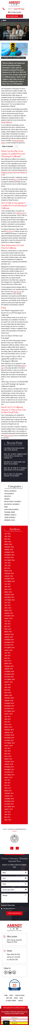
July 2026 (7, 534)
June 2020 (7, 687)
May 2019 (7, 722)
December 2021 (9, 640)
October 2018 (9, 740)
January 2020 (8, 701)
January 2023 (8, 613)
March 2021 (8, 663)
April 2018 (7, 756)
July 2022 (7, 621)
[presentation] (11, 848)
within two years (21, 213)
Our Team (9, 998)
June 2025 (7, 565)
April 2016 (7, 820)
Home (6, 995)
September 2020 (9, 679)
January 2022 (8, 637)
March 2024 (8, 592)
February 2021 (9, 666)
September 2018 (9, 743)
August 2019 (8, 714)
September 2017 (9, 775)
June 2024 (7, 587)
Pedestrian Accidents (11, 509)
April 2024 (7, 589)
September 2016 (9, 807)
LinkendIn (10, 972)
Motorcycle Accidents (12, 504)
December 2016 (9, 799)
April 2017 (7, 788)
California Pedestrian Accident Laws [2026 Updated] (14, 449)
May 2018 (7, 754)
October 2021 (8, 645)
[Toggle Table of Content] (15, 146)
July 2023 (7, 602)
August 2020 (8, 682)
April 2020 (7, 693)
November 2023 (9, 597)
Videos (16, 998)
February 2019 (9, 730)
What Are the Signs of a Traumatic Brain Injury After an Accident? (15, 469)
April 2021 (7, 661)
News (6, 507)
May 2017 (7, 785)
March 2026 (8, 544)
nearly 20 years (17, 291)
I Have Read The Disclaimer (9, 908)
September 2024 (9, 581)
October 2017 (8, 772)
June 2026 (7, 536)
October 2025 (9, 557)
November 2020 (9, 674)
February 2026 (9, 547)
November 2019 (9, 706)
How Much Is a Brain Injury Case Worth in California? (14, 463)
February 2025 (9, 573)
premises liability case (6, 122)
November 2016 (9, 801)
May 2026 (7, 539)
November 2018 (9, 738)
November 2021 (9, 642)
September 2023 (9, 600)
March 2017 (8, 791)
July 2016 (7, 812)
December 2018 (9, 735)
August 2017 (8, 777)
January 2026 (8, 549)
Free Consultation (12, 16)
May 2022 (7, 626)
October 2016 (9, 804)
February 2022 (9, 634)
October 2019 (9, 708)
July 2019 (7, 716)
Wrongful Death (9, 520)
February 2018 (9, 761)
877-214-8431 (16, 957)
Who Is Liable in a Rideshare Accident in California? (13, 475)
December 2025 (9, 552)
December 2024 (9, 579)
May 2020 (7, 690)
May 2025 (7, 568)
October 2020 (9, 677)
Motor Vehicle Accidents (12, 501)
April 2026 (7, 542)
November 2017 (9, 769)
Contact (20, 1001)
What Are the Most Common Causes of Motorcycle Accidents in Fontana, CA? (15, 456)
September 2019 (9, 711)
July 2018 (7, 748)
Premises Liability (20, 58)
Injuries (7, 499)
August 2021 (8, 650)
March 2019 (8, 727)
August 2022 (8, 618)
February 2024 (9, 595)
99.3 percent (10, 231)
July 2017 (7, 780)
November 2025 (9, 555)
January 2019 (8, 732)
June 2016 (7, 814)
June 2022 (7, 624)
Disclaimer (4, 905)
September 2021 (9, 648)
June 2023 (7, 605)
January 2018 (8, 764)
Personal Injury (9, 512)
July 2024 (7, 584)
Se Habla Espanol (11, 1001)
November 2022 (9, 616)
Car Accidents (9, 494)
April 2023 (7, 608)
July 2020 (7, 685)
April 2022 (7, 629)
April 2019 (7, 724)
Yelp (14, 972)
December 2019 (9, 703)
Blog (21, 998)
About (11, 995)
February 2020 (9, 698)
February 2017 (9, 793)
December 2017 (9, 767)
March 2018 (8, 759)
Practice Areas (19, 995)
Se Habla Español (15, 12)
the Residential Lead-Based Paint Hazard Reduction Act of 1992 (14, 172)
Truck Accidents (10, 517)
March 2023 (8, 610)
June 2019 (7, 719)
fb (6, 972)
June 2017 (7, 783)
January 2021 (8, 669)
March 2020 (8, 695)
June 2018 (7, 751)
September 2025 (9, 560)
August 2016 (8, 809)
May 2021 (7, 658)
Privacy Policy (11, 905)
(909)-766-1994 (19, 9)
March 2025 (8, 571)
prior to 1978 (17, 179)
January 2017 (8, 796)
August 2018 (8, 746)
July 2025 (7, 563)
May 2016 (7, 817)
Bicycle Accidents (10, 491)
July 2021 (7, 653)
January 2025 (8, 576)
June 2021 (7, 655)
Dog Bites (7, 496)
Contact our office (8, 435)
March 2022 (8, 632)
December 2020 (9, 671)
